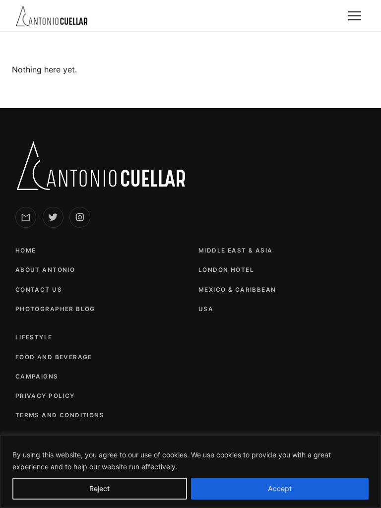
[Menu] (355, 16)
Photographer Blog (55, 309)
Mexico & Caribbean (237, 289)
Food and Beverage (53, 357)
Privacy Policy (45, 395)
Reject (99, 488)
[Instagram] (79, 217)
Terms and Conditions (59, 415)
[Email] (25, 217)
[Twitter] (53, 217)
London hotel (226, 269)
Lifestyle (34, 337)
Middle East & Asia (235, 250)
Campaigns (37, 376)
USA (205, 309)
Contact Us (38, 289)
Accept (280, 488)
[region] (190, 471)
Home (25, 250)
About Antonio (45, 269)
